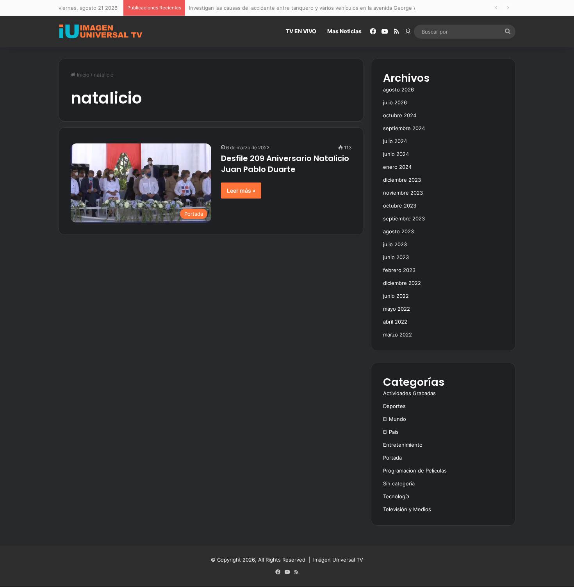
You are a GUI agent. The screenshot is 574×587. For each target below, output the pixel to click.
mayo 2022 (396, 309)
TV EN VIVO (301, 31)
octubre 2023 (399, 205)
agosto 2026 (398, 89)
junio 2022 (396, 296)
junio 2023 (396, 257)
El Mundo (394, 419)
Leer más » (241, 190)
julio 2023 (395, 244)
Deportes (394, 406)
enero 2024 (397, 167)
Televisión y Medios (407, 509)
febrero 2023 (399, 270)
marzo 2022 (397, 334)
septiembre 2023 (404, 218)
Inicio (82, 75)
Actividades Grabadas (409, 393)
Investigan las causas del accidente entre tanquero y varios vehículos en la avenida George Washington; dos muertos (332, 8)
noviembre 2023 (403, 193)
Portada (392, 458)
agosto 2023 (398, 231)
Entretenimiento (402, 445)
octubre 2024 (399, 115)
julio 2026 (395, 102)
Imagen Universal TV (338, 560)
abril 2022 (395, 322)
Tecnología (396, 496)
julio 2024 (395, 141)
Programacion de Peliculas (415, 470)
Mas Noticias (344, 31)
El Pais (391, 432)
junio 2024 (396, 154)
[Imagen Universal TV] (101, 31)
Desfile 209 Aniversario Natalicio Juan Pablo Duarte (285, 164)
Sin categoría (399, 483)
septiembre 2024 (404, 128)
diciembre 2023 (402, 180)
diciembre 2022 (402, 283)
